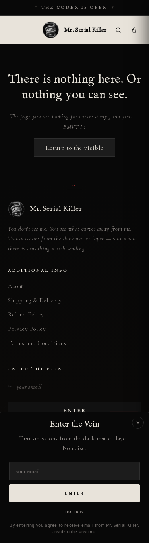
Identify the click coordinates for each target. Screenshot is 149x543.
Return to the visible (74, 147)
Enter (75, 493)
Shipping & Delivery (35, 300)
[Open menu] (15, 30)
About (15, 286)
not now (74, 511)
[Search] (118, 30)
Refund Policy (26, 314)
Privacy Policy (27, 328)
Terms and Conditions (37, 343)
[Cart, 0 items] (134, 30)
